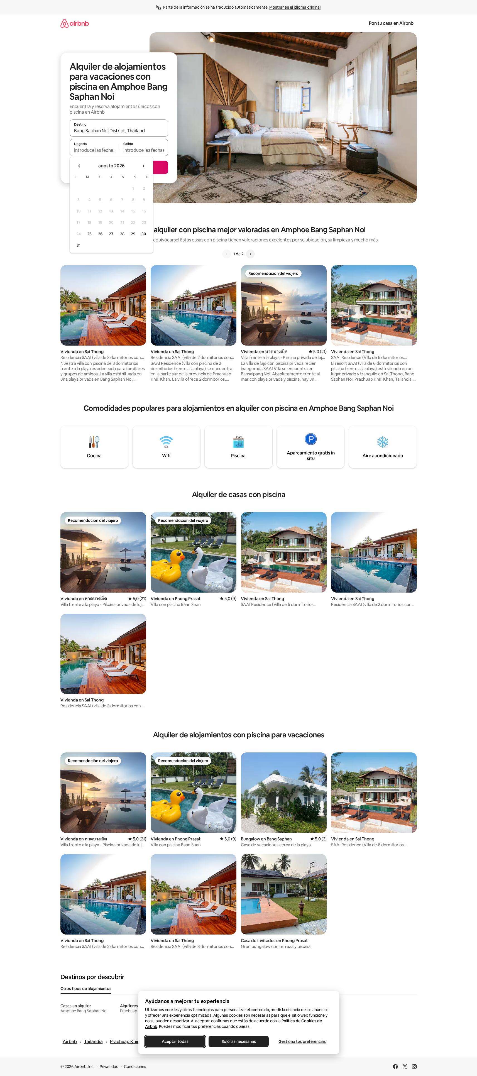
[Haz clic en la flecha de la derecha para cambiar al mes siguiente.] (143, 166)
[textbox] (94, 150)
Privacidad (109, 1066)
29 (133, 233)
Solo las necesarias (238, 1041)
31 (78, 245)
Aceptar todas (175, 1041)
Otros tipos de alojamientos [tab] (85, 988)
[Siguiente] (250, 254)
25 (89, 233)
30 (143, 233)
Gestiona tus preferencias (302, 1041)
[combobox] (119, 130)
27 (111, 233)
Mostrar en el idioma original (295, 7)
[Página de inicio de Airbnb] (74, 23)
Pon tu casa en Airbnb (391, 23)
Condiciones (135, 1066)
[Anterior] (226, 254)
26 (100, 233)
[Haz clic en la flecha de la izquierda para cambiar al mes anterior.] (79, 166)
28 (122, 233)
